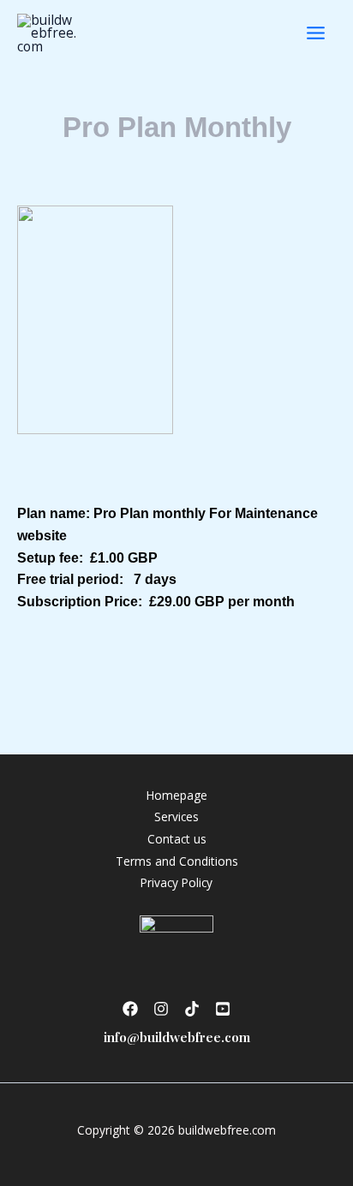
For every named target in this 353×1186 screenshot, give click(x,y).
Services (176, 816)
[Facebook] (130, 1008)
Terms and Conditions (177, 861)
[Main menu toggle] (316, 33)
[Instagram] (161, 1008)
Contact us (176, 839)
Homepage (177, 795)
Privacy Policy (176, 882)
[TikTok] (192, 1008)
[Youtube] (222, 1008)
